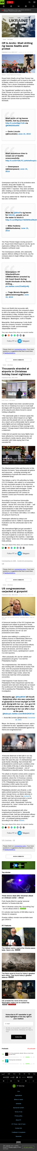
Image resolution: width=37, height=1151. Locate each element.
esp (9, 1074)
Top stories (6, 872)
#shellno (29, 161)
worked (26, 796)
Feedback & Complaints (18, 1132)
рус (14, 1074)
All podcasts (31, 1048)
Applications (18, 1095)
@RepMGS (20, 697)
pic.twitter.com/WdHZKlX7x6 (21, 714)
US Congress (6, 840)
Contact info (18, 1128)
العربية (3, 1074)
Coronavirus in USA (9, 561)
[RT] (6, 1077)
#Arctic (12, 215)
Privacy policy (18, 1116)
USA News (10, 39)
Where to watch (18, 1099)
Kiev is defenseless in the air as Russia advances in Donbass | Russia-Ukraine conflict (17, 10)
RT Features (6, 926)
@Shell (17, 213)
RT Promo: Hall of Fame (18, 1124)
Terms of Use (18, 1112)
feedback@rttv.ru (9, 353)
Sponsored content (18, 1107)
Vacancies (18, 1136)
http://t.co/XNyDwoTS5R (16, 220)
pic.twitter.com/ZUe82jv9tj (17, 286)
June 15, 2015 (24, 134)
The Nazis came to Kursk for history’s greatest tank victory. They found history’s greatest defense (18, 975)
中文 (34, 1074)
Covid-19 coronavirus (25, 561)
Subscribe (18, 1037)
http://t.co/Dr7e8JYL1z (15, 161)
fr (24, 1074)
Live (18, 1091)
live (10, 2)
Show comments (18, 360)
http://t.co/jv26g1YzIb (15, 123)
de (19, 1074)
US (3, 564)
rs (29, 1074)
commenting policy (20, 349)
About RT (18, 1120)
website (21, 820)
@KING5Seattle (12, 126)
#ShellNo (31, 220)
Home (4, 39)
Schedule (18, 1103)
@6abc (6, 714)
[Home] (2, 2)
